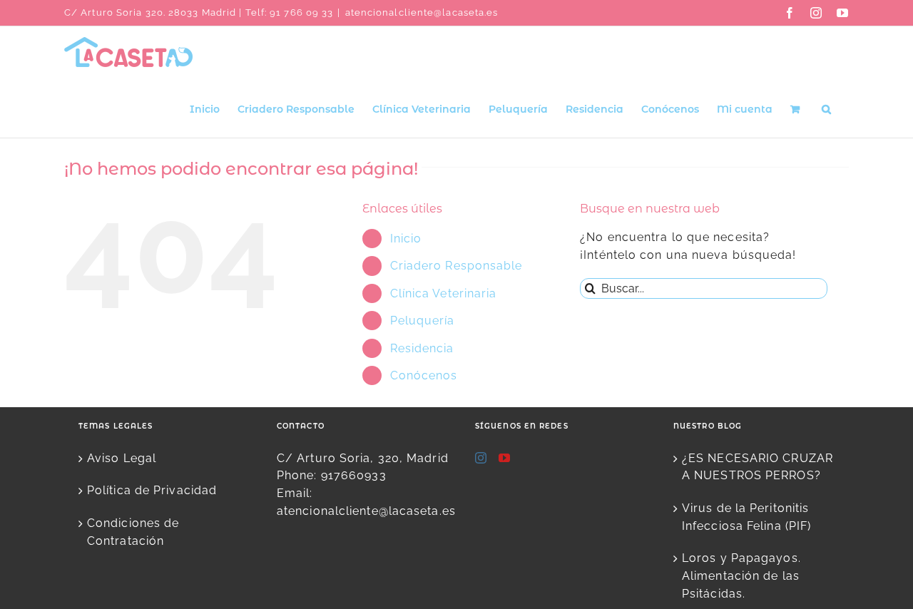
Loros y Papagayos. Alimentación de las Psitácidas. (741, 575)
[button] (826, 108)
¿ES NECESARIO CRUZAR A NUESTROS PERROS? (757, 467)
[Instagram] (481, 458)
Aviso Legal (121, 458)
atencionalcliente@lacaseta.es (422, 12)
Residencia (422, 348)
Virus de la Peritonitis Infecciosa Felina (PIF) (746, 517)
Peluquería (422, 320)
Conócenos (424, 375)
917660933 (354, 475)
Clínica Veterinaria (443, 293)
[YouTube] (505, 458)
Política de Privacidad (152, 490)
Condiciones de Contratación (133, 532)
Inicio (406, 238)
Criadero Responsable (456, 265)
